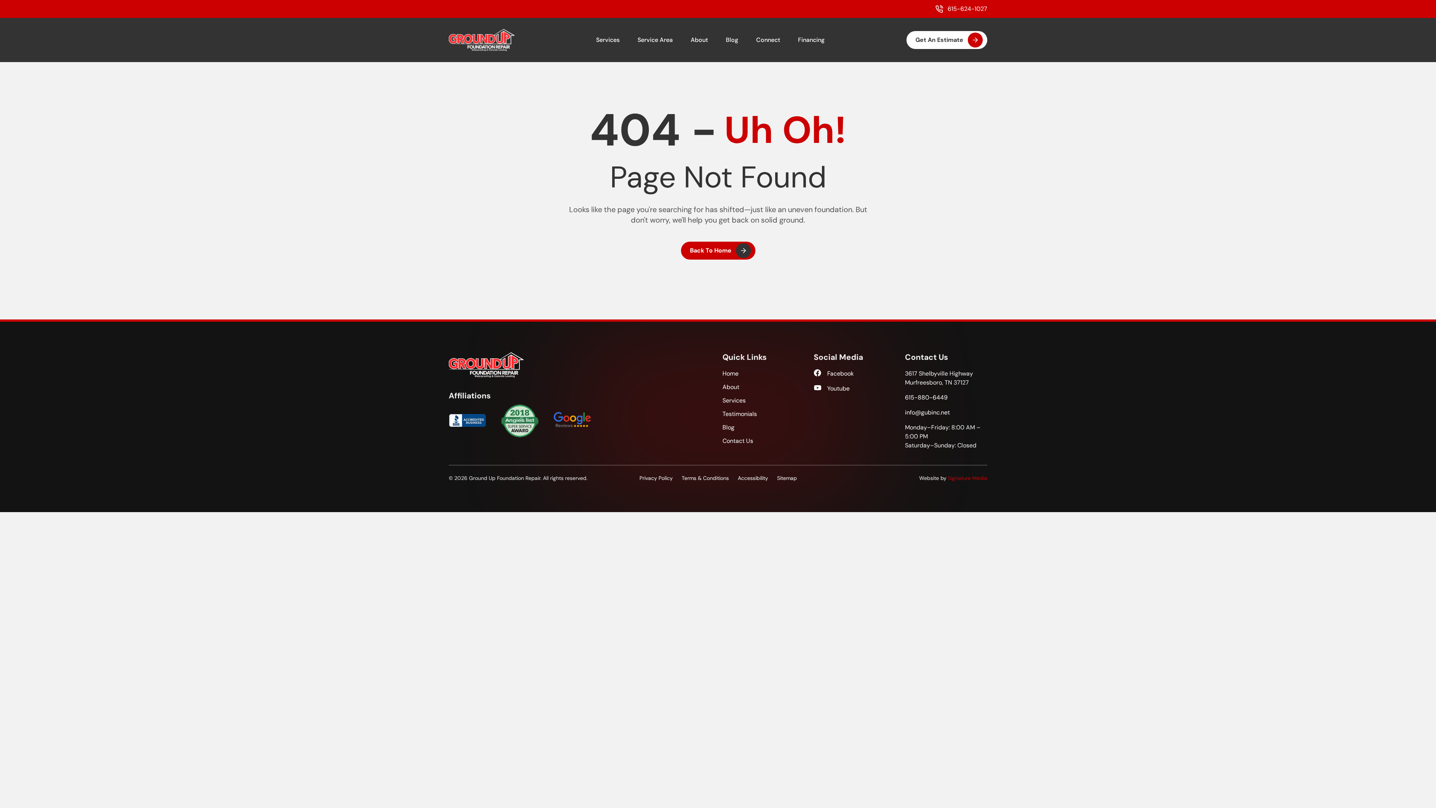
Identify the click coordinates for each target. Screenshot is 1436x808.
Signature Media (967, 478)
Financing (811, 40)
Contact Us (737, 441)
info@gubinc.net (927, 412)
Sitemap (787, 478)
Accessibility (753, 478)
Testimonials (739, 414)
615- (926, 397)
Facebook (840, 373)
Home (730, 373)
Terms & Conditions (705, 478)
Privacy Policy (656, 478)
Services (608, 40)
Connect (768, 40)
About (699, 40)
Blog (732, 40)
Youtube (838, 388)
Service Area (655, 40)
